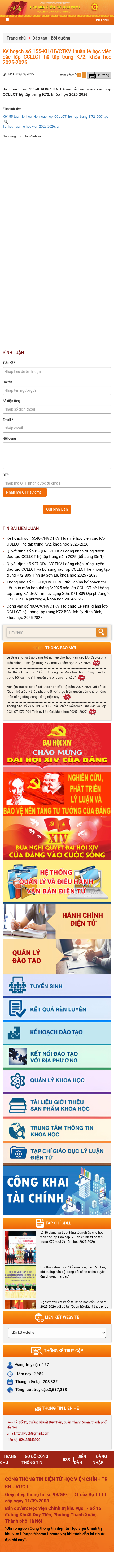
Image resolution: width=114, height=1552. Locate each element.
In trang (103, 75)
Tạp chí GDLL (58, 1223)
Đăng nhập (102, 19)
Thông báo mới (60, 648)
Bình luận (13, 352)
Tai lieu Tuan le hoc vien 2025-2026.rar (31, 126)
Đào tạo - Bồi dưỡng (51, 38)
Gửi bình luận (57, 509)
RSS (66, 1459)
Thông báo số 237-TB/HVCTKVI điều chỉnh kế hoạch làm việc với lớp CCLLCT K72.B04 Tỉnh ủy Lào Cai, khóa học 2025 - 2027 (56, 708)
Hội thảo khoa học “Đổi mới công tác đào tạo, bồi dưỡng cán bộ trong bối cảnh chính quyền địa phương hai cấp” (56, 674)
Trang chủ (16, 38)
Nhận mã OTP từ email (24, 492)
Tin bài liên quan (21, 528)
